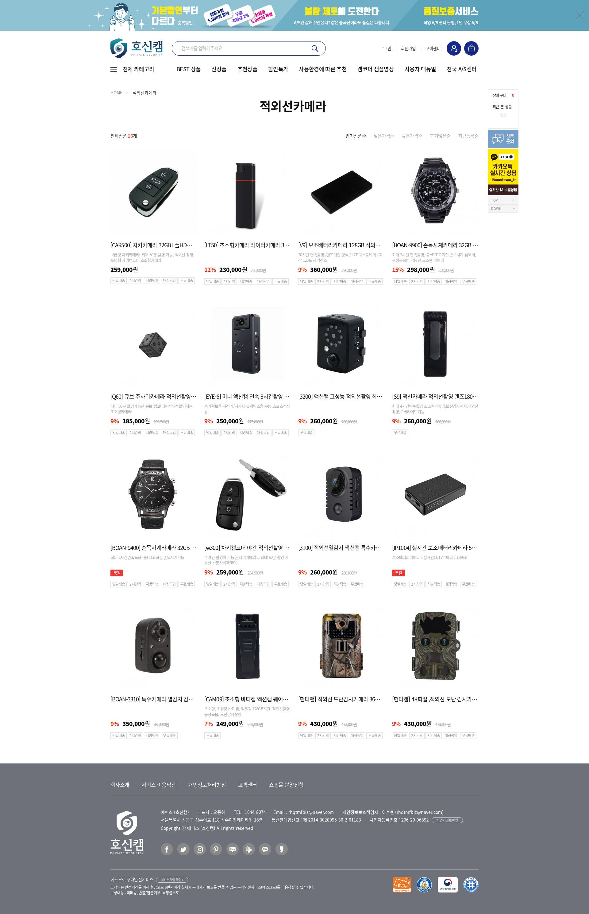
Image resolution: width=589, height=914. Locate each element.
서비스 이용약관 (158, 784)
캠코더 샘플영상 (375, 69)
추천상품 (247, 69)
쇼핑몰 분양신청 (286, 784)
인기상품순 (355, 135)
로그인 (385, 48)
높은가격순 (412, 135)
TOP (494, 200)
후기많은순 (440, 135)
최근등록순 (468, 135)
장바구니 (503, 95)
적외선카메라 (144, 92)
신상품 (218, 69)
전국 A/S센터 (461, 69)
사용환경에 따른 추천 (323, 69)
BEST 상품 (188, 69)
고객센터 (433, 48)
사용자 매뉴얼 (420, 69)
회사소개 (119, 784)
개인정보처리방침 (207, 784)
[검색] (314, 48)
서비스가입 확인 (171, 879)
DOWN (496, 208)
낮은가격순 (384, 135)
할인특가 (278, 69)
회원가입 (408, 48)
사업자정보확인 (447, 820)
